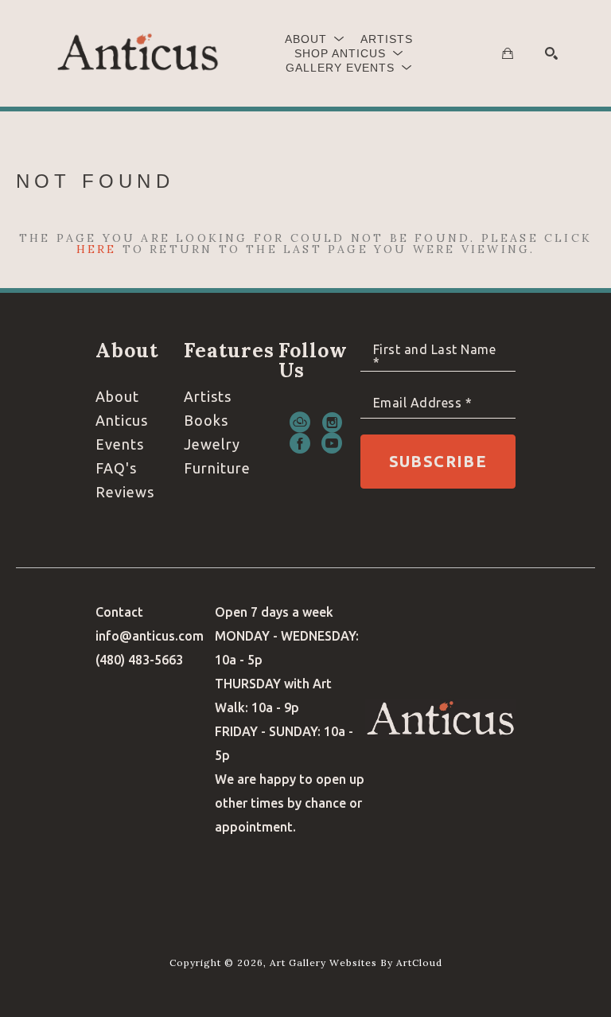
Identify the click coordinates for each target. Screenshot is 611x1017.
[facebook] (300, 443)
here (96, 249)
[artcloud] (300, 422)
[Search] (551, 53)
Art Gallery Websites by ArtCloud (356, 962)
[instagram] (331, 422)
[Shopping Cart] (507, 53)
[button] (314, 39)
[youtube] (331, 443)
